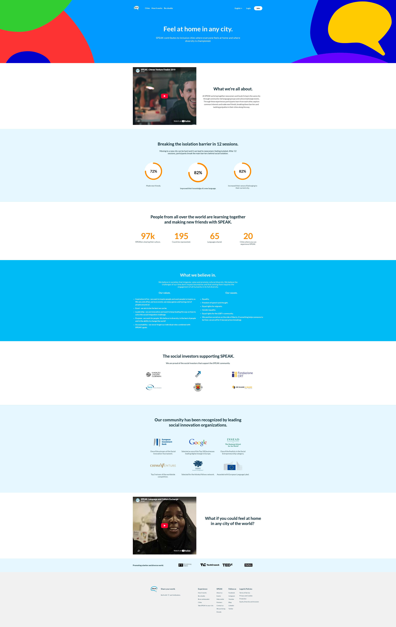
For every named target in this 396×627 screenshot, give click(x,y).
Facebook (232, 593)
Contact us (220, 605)
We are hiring (221, 609)
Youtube (231, 599)
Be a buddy (201, 596)
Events (219, 596)
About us (219, 593)
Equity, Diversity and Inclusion (249, 602)
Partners (219, 602)
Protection (242, 599)
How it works (202, 593)
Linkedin (231, 605)
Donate (219, 612)
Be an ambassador (204, 599)
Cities (147, 8)
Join (258, 8)
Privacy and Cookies (245, 596)
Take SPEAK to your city (205, 605)
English (238, 8)
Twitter (231, 609)
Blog (230, 602)
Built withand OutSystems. (170, 595)
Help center (220, 599)
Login (248, 8)
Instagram (232, 596)
